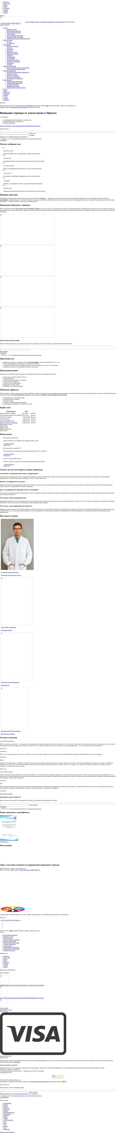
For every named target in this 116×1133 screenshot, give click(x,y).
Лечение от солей (12, 74)
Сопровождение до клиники (15, 37)
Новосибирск (7, 1114)
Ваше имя (32, 133)
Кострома (6, 1108)
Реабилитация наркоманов (14, 83)
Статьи (5, 13)
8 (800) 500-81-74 (16, 23)
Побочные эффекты (34, 126)
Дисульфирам (11, 58)
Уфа (4, 1127)
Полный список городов (7, 1132)
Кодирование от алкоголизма (19, 107)
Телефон (32, 135)
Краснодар (6, 1109)
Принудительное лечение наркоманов (18, 72)
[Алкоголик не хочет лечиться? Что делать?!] (27, 337)
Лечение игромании (13, 84)
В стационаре (11, 43)
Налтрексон (10, 63)
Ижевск (5, 1104)
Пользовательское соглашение (8, 1065)
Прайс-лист (6, 3)
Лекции (5, 11)
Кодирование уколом (13, 60)
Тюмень (5, 1126)
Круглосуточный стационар (15, 35)
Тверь (5, 1123)
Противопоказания (23, 126)
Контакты (6, 2)
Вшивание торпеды (12, 54)
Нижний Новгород (8, 1112)
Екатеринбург (7, 1103)
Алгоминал (10, 49)
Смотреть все (4, 842)
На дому (9, 41)
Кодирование (7, 44)
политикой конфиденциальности (39, 1081)
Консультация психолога (14, 32)
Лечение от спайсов (12, 75)
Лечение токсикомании (13, 77)
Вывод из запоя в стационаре (8, 422)
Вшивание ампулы (12, 52)
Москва (5, 1111)
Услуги (5, 28)
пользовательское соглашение (34, 138)
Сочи (4, 1121)
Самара (5, 1118)
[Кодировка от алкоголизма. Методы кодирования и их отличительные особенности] (27, 244)
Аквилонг (10, 48)
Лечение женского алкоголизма (16, 69)
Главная (2, 107)
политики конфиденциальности (18, 138)
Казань (5, 1106)
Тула (4, 1124)
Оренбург (6, 1115)
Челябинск (6, 1129)
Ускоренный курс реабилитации (16, 87)
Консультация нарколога (14, 31)
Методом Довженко (12, 46)
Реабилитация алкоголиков (15, 81)
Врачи (5, 6)
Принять (64, 1081)
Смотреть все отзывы (6, 794)
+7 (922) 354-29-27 (5, 23)
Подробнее (17, 1062)
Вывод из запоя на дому (7, 420)
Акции (5, 5)
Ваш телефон (4, 351)
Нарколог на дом (12, 29)
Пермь (5, 1117)
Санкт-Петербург (8, 1120)
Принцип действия (12, 126)
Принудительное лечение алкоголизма (18, 67)
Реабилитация (7, 80)
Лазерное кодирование (13, 61)
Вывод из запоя (7, 40)
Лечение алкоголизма (9, 66)
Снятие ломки (11, 34)
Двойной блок (11, 57)
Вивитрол (10, 51)
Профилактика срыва (13, 86)
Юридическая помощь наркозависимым (18, 38)
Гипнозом (9, 55)
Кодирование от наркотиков (15, 78)
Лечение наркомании (9, 71)
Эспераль (9, 64)
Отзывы (5, 9)
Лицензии (6, 8)
